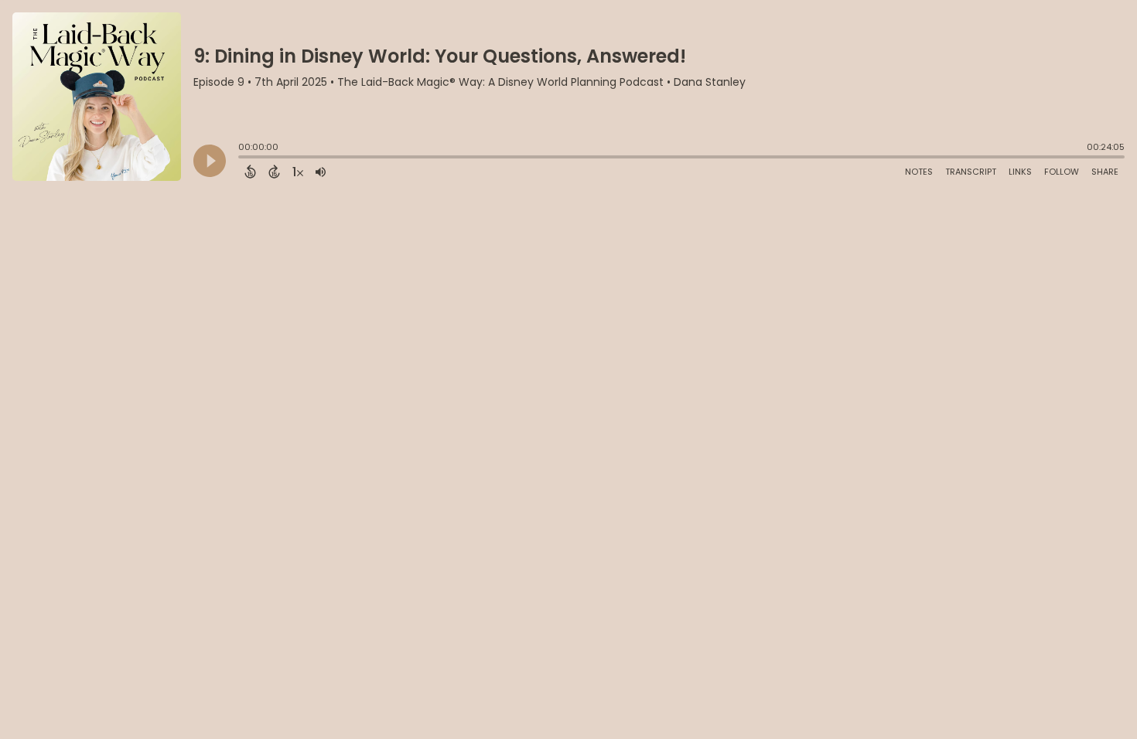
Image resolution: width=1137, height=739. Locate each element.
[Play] (209, 161)
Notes (919, 171)
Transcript (970, 171)
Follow (1061, 171)
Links (1020, 171)
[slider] (242, 158)
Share (1104, 171)
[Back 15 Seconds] (250, 171)
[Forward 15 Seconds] (274, 171)
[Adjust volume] (320, 171)
